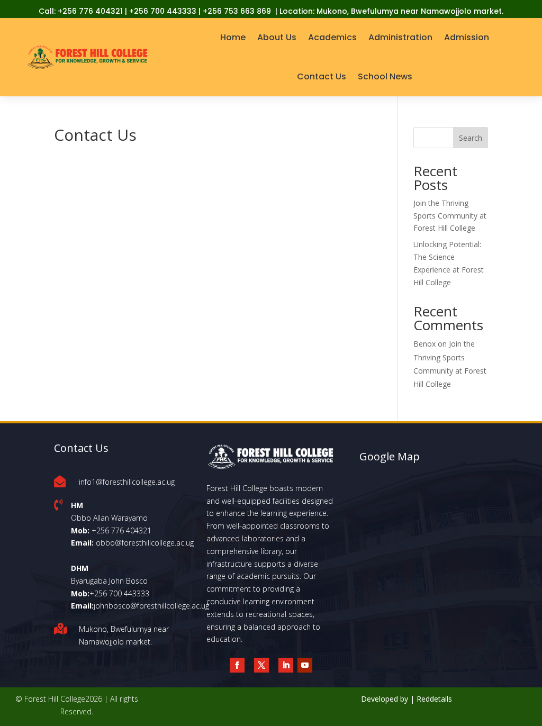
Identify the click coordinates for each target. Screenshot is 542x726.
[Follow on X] (261, 665)
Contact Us (321, 76)
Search (470, 138)
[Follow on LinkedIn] (285, 665)
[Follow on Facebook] (237, 665)
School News (385, 76)
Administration (400, 37)
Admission (466, 37)
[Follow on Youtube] (304, 665)
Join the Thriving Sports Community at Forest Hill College (449, 215)
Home (233, 37)
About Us (276, 37)
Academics (332, 37)
